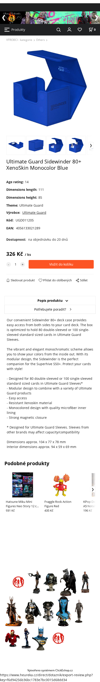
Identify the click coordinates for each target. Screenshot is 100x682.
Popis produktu (50, 300)
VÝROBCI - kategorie (19, 40)
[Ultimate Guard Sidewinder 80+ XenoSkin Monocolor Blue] (50, 88)
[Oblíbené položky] (79, 30)
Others (40, 40)
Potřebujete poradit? (50, 309)
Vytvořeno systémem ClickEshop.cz (50, 670)
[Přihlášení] (69, 29)
